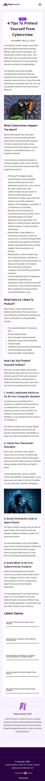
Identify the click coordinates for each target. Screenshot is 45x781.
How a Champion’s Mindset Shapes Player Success (21, 673)
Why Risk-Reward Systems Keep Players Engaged (20, 689)
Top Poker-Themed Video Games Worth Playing (20, 623)
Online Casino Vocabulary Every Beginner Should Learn (21, 639)
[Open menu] (39, 4)
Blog (23, 19)
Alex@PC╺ (18, 41)
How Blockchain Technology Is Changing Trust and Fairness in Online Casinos (20, 656)
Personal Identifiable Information (22, 328)
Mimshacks (24, 778)
